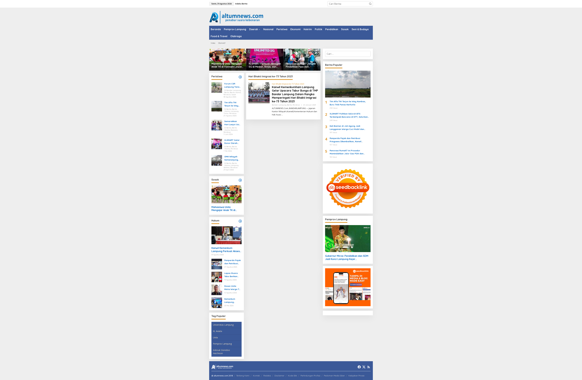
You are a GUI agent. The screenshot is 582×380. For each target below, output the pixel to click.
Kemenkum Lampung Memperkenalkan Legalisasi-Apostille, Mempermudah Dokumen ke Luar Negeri (232, 301)
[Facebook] (359, 367)
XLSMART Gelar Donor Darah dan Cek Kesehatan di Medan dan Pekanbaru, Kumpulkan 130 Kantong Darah (232, 142)
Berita (289, 105)
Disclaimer (279, 375)
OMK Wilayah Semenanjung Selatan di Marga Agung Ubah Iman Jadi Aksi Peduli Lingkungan (232, 158)
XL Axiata (217, 331)
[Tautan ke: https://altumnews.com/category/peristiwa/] (240, 77)
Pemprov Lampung (222, 343)
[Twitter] (364, 367)
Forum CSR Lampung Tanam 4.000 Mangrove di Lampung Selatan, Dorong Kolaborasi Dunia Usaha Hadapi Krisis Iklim (232, 85)
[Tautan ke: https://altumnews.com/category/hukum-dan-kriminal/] (240, 221)
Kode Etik (292, 375)
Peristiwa (296, 105)
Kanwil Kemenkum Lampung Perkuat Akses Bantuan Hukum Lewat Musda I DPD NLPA (225, 249)
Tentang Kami (242, 375)
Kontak (256, 375)
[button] (370, 3)
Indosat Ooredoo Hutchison (221, 352)
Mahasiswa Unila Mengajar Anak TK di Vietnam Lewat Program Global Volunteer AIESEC (227, 65)
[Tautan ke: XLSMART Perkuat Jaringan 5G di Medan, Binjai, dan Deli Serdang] (264, 60)
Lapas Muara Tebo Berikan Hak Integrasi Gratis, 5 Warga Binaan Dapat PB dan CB (232, 275)
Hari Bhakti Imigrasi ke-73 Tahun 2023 (288, 84)
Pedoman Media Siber (334, 375)
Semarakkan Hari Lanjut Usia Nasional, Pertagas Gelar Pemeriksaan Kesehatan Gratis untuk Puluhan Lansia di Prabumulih (232, 123)
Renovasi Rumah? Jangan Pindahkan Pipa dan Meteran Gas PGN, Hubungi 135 (301, 65)
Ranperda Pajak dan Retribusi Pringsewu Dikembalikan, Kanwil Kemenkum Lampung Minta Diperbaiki (232, 262)
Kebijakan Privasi (356, 375)
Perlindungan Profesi (310, 375)
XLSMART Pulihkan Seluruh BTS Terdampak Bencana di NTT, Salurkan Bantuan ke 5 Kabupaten (349, 115)
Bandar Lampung (279, 105)
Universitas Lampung (223, 324)
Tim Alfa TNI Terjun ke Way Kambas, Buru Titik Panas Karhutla (231, 104)
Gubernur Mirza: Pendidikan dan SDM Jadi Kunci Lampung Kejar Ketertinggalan (346, 257)
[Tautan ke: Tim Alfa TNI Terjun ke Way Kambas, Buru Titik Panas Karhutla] (216, 106)
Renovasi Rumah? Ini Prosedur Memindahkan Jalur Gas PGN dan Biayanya (346, 152)
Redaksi (267, 375)
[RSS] (369, 367)
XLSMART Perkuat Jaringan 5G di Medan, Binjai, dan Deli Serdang (265, 65)
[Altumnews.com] (236, 16)
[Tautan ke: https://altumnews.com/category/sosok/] (240, 180)
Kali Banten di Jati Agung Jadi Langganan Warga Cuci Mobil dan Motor (347, 128)
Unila (215, 337)
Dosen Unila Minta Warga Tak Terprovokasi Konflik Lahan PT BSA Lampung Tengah (232, 288)
